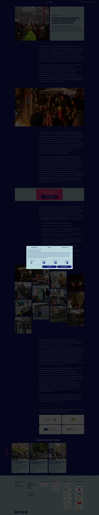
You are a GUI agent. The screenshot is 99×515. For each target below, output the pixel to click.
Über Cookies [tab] (65, 247)
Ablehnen (49, 266)
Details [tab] (49, 247)
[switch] (43, 263)
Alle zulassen (64, 266)
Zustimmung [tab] (34, 247)
